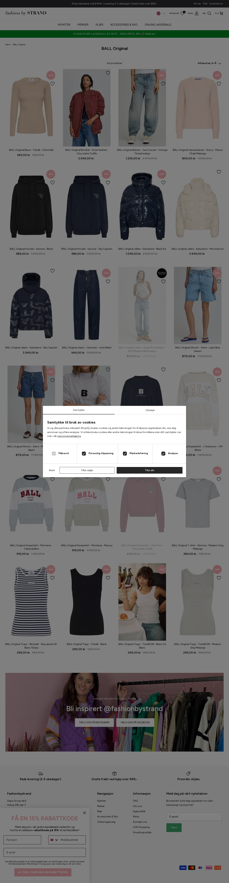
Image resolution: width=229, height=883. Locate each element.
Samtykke (78, 410)
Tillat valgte (87, 470)
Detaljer (150, 410)
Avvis (52, 470)
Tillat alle (149, 470)
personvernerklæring (69, 436)
